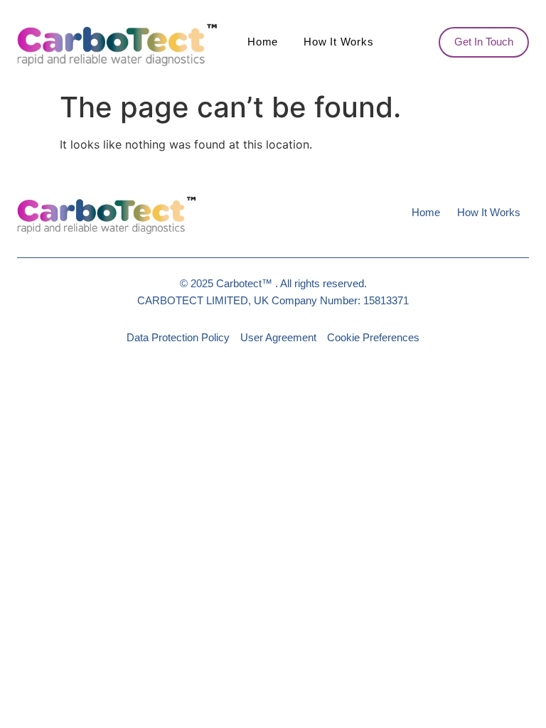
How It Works (338, 42)
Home (262, 42)
